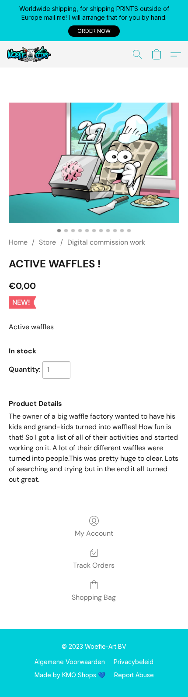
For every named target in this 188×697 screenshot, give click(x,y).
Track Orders (94, 565)
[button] (94, 31)
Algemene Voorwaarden (70, 661)
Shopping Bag (94, 597)
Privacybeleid (133, 661)
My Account (94, 533)
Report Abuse (134, 675)
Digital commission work (106, 242)
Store (47, 242)
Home (18, 242)
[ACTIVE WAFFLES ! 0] (94, 163)
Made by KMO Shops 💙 (70, 675)
